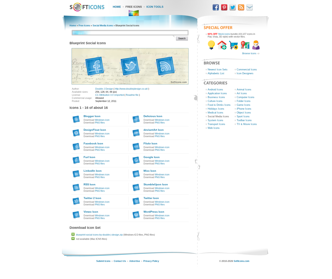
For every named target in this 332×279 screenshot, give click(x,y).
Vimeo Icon (91, 211)
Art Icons (242, 93)
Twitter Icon (151, 198)
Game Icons (243, 104)
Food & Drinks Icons (219, 104)
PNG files (100, 122)
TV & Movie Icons (247, 124)
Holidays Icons (216, 108)
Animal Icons (244, 89)
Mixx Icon (150, 170)
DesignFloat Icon (95, 129)
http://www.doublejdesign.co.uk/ (131, 88)
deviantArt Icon (154, 129)
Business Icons (216, 97)
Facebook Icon (93, 143)
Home (117, 6)
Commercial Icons (247, 69)
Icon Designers (245, 73)
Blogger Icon (92, 116)
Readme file (132, 95)
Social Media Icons (103, 25)
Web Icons (214, 128)
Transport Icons (216, 124)
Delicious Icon (153, 116)
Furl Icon (89, 157)
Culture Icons (215, 101)
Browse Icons (249, 53)
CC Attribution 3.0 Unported (109, 95)
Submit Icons (103, 261)
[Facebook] (216, 9)
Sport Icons (243, 116)
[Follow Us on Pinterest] (224, 9)
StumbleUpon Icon (156, 184)
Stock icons (224, 34)
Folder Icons (244, 101)
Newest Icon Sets (217, 69)
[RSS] (241, 9)
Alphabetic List (216, 73)
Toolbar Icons (244, 120)
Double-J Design (104, 88)
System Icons (215, 120)
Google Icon (152, 157)
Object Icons (244, 112)
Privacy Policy (151, 261)
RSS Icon (89, 184)
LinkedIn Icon (93, 170)
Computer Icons (245, 97)
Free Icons (133, 6)
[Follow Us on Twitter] (233, 9)
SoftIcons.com (241, 261)
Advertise (134, 261)
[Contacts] (249, 9)
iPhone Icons (244, 108)
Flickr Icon (150, 143)
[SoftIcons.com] (87, 10)
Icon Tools (154, 6)
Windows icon (102, 120)
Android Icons (215, 89)
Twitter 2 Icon (92, 198)
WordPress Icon (154, 211)
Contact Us (120, 261)
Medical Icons (215, 112)
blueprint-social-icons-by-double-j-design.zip (99, 234)
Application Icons (217, 93)
